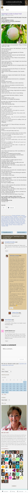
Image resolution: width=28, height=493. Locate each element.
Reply (7, 251)
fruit (11, 219)
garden (13, 219)
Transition (15, 216)
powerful (17, 222)
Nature (11, 216)
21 (21, 388)
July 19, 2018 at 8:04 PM (9, 243)
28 (21, 390)
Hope (12, 220)
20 (17, 388)
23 (3, 390)
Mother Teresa (14, 221)
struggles (6, 224)
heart (9, 220)
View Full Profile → (5, 448)
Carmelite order (6, 217)
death (2, 219)
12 (14, 386)
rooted (2, 223)
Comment (21, 359)
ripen (24, 222)
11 (10, 386)
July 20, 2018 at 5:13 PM (9, 321)
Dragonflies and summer (7, 232)
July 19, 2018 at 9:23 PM (16, 313)
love (9, 221)
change (11, 217)
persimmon (6, 222)
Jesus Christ (18, 220)
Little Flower (5, 221)
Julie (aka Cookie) (9, 15)
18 (10, 388)
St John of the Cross (11, 223)
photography (12, 222)
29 (24, 390)
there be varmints (22, 232)
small (6, 223)
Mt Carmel (19, 221)
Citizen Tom (15, 312)
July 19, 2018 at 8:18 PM (14, 257)
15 (24, 386)
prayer (20, 222)
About (7, 9)
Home (2, 9)
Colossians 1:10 (22, 217)
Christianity (16, 217)
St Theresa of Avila (20, 223)
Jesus (15, 220)
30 (3, 392)
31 (6, 392)
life (22, 220)
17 (6, 388)
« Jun (2, 394)
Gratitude (23, 215)
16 (3, 388)
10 (6, 386)
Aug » (5, 394)
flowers (8, 219)
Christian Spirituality (16, 215)
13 (17, 386)
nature (23, 221)
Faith (5, 219)
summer (10, 224)
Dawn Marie (8, 319)
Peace (2, 222)
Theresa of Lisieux (16, 224)
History (2, 216)
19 (14, 388)
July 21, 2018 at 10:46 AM (10, 332)
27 (17, 390)
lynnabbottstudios (10, 242)
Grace (23, 219)
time (21, 224)
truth (7, 225)
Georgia (17, 219)
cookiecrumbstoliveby (14, 2)
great (7, 220)
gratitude (3, 220)
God (20, 219)
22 (24, 388)
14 (21, 386)
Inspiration (7, 216)
